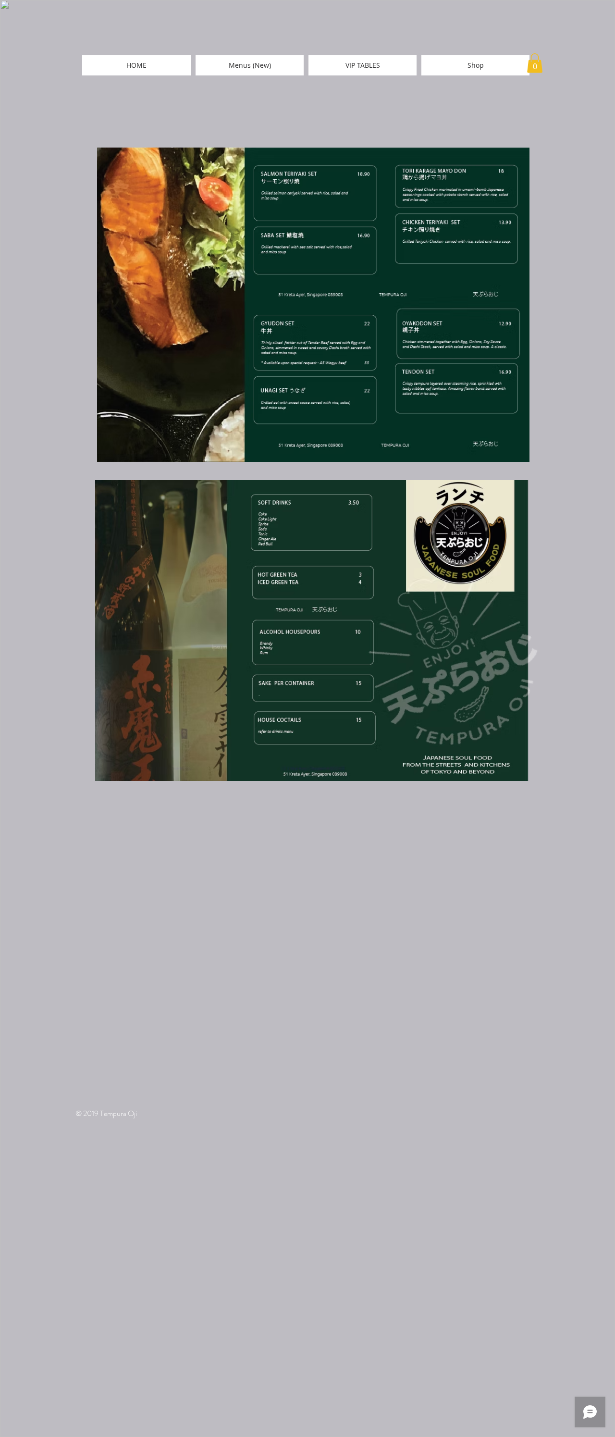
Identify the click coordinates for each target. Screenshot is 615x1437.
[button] (535, 63)
